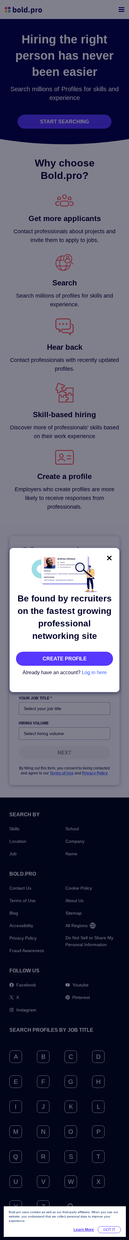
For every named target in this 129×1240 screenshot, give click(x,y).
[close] (109, 558)
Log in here (94, 672)
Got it (109, 1230)
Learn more (84, 1230)
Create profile (65, 658)
